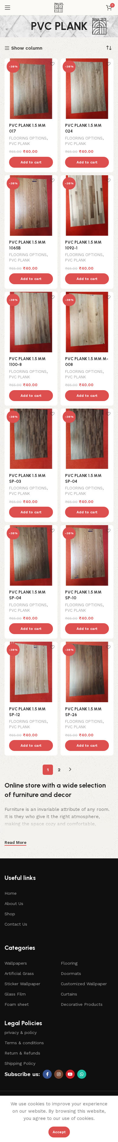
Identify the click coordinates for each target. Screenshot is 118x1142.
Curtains (69, 994)
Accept (59, 1132)
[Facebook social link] (47, 1074)
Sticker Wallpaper (22, 983)
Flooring (69, 963)
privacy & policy (21, 1032)
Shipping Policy (20, 1063)
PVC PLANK (19, 143)
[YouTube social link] (70, 1074)
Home (11, 893)
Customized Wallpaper (84, 983)
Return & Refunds (22, 1053)
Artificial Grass (19, 973)
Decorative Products (82, 1004)
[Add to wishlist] (52, 63)
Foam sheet (17, 1004)
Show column (26, 48)
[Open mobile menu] (8, 8)
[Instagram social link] (58, 1074)
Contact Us (16, 924)
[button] (31, 162)
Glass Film (15, 994)
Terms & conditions (24, 1042)
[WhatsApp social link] (81, 1074)
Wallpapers (16, 963)
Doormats (71, 973)
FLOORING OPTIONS (28, 138)
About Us (14, 903)
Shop (10, 913)
